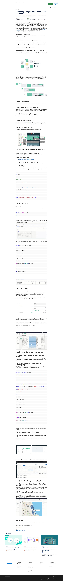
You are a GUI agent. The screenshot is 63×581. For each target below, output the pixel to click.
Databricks (17, 527)
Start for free (50, 4)
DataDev (29, 566)
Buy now (56, 4)
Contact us (18, 567)
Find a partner (41, 562)
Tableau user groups (30, 563)
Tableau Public (30, 562)
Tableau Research (19, 566)
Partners (20, 527)
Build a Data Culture (19, 563)
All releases (51, 566)
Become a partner (42, 563)
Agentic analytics (19, 562)
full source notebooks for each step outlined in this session (26, 159)
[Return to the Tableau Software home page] (8, 0)
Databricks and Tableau (19, 35)
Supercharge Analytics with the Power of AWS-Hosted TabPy (30, 548)
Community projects (30, 567)
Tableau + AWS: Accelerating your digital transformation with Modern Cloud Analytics (49, 549)
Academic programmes (31, 570)
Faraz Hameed (31, 18)
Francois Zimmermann (21, 18)
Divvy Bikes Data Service (27, 122)
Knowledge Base (52, 562)
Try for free (9, 563)
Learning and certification (53, 563)
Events (29, 571)
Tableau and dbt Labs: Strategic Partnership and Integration (12, 548)
